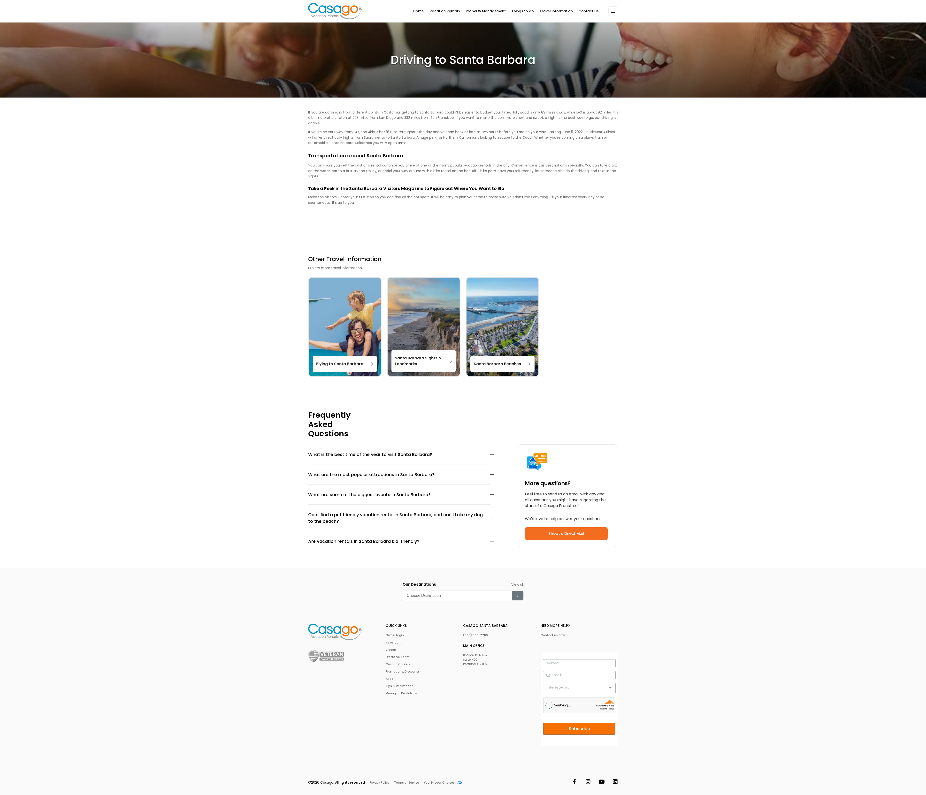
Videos (391, 649)
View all (517, 584)
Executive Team (398, 657)
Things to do (523, 11)
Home (418, 11)
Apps (389, 679)
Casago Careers (398, 664)
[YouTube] (602, 782)
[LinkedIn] (615, 782)
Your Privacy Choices (439, 782)
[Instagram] (588, 782)
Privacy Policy (379, 782)
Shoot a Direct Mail (566, 533)
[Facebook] (574, 782)
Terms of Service (406, 782)
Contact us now (553, 635)
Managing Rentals (399, 693)
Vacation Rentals (444, 11)
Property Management (486, 11)
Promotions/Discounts (403, 671)
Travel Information (556, 11)
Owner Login (395, 635)
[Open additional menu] (613, 11)
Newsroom (394, 642)
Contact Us (589, 11)
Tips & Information (399, 686)
